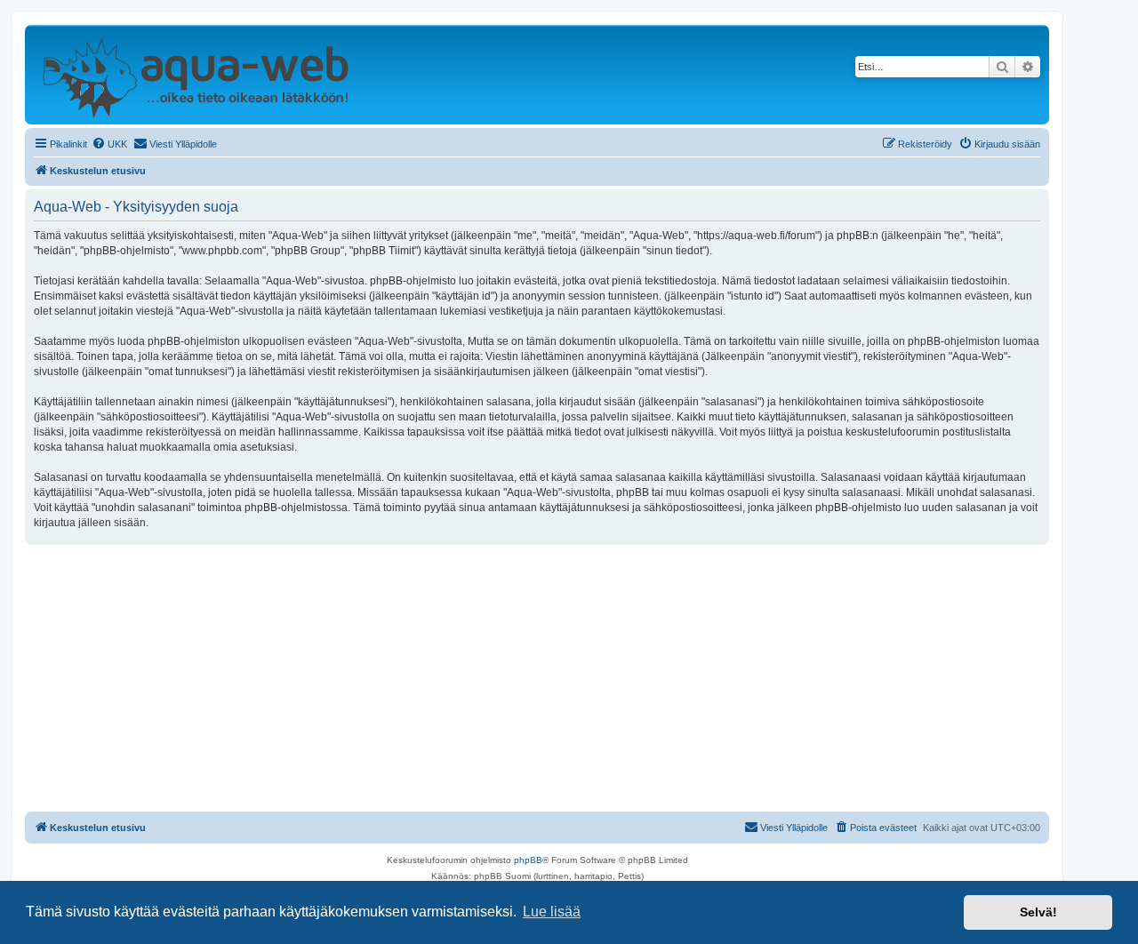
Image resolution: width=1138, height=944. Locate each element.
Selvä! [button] (1038, 912)
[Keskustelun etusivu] (195, 74)
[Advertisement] (537, 678)
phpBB (528, 860)
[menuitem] (109, 144)
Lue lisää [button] (552, 911)
